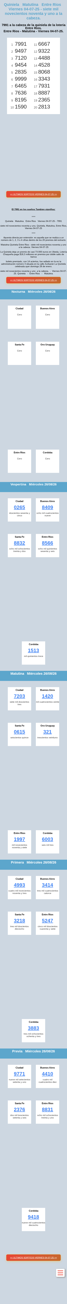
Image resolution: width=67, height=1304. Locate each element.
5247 (47, 920)
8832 (19, 543)
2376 (19, 1109)
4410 (47, 1074)
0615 (19, 732)
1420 (47, 696)
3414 (47, 885)
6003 (47, 839)
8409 (47, 507)
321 (47, 732)
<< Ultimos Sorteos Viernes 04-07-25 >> (33, 194)
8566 (47, 543)
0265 (19, 507)
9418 (33, 1217)
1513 (33, 650)
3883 (33, 1028)
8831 (47, 1109)
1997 (19, 839)
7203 (19, 696)
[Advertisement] (33, 149)
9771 (19, 1074)
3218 (19, 920)
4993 (19, 885)
